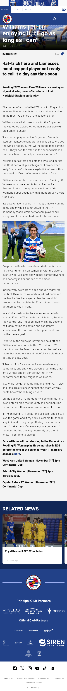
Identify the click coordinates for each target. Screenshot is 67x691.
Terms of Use (8, 679)
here (17, 453)
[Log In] (64, 9)
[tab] (5, 9)
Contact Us (59, 679)
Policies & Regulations (26, 679)
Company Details (44, 679)
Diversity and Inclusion (33, 683)
